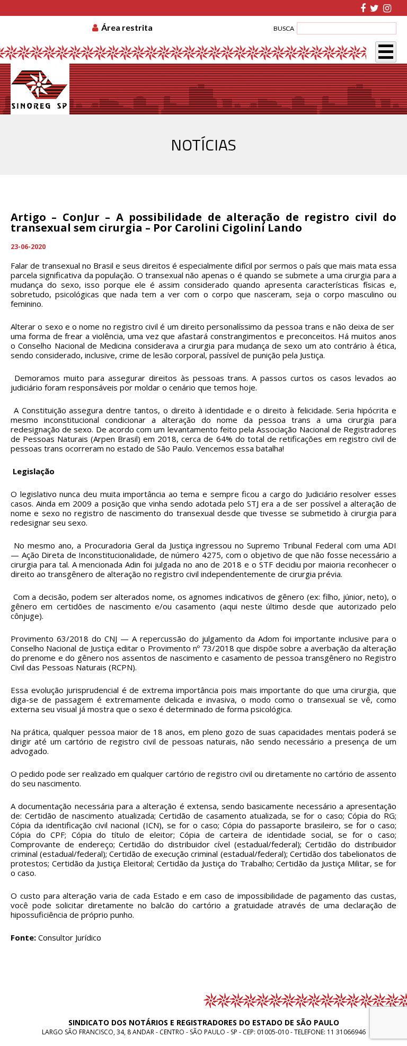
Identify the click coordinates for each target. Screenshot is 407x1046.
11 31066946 (346, 1031)
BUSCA (283, 28)
